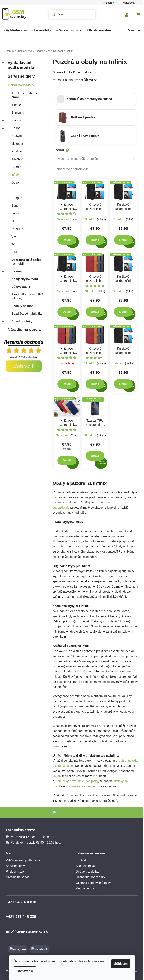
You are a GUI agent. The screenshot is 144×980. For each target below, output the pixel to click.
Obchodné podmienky (89, 877)
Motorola (16, 143)
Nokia (14, 190)
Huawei (15, 135)
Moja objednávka (85, 888)
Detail (65, 239)
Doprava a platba (85, 871)
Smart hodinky (20, 321)
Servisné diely (19, 76)
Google (15, 166)
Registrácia (126, 2)
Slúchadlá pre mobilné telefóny (26, 296)
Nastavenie (24, 970)
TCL (13, 244)
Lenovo (15, 213)
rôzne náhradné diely (82, 786)
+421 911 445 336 (19, 917)
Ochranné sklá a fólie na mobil (25, 261)
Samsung (16, 112)
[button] (94, 99)
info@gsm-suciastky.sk (25, 931)
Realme (15, 151)
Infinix (14, 174)
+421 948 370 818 (19, 902)
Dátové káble (19, 286)
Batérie (15, 271)
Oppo (13, 182)
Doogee (15, 198)
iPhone (15, 105)
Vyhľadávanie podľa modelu (19, 64)
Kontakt (79, 860)
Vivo (13, 236)
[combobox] (94, 158)
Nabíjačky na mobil (23, 279)
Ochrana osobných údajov (91, 882)
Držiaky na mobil (22, 306)
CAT (13, 252)
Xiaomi (14, 120)
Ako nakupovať (84, 865)
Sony (13, 205)
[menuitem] (27, 30)
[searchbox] (93, 158)
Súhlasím (119, 963)
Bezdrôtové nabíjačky (25, 313)
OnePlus (16, 229)
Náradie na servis (22, 329)
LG (12, 221)
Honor (14, 128)
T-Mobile (16, 159)
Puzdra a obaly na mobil (22, 95)
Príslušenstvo (19, 85)
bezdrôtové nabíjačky (82, 781)
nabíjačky (60, 781)
